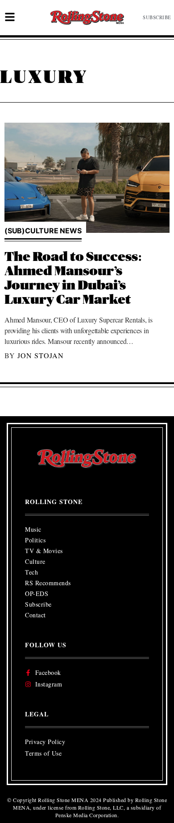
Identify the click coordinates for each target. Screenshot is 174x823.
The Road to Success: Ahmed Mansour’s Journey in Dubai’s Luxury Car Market (73, 278)
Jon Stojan (40, 355)
